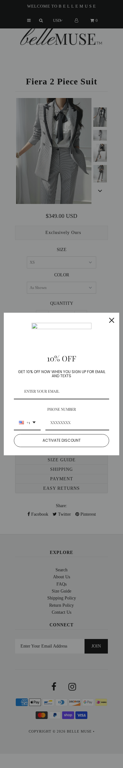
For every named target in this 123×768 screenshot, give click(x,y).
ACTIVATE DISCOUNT (62, 440)
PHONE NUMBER (61, 409)
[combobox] (27, 422)
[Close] (111, 320)
